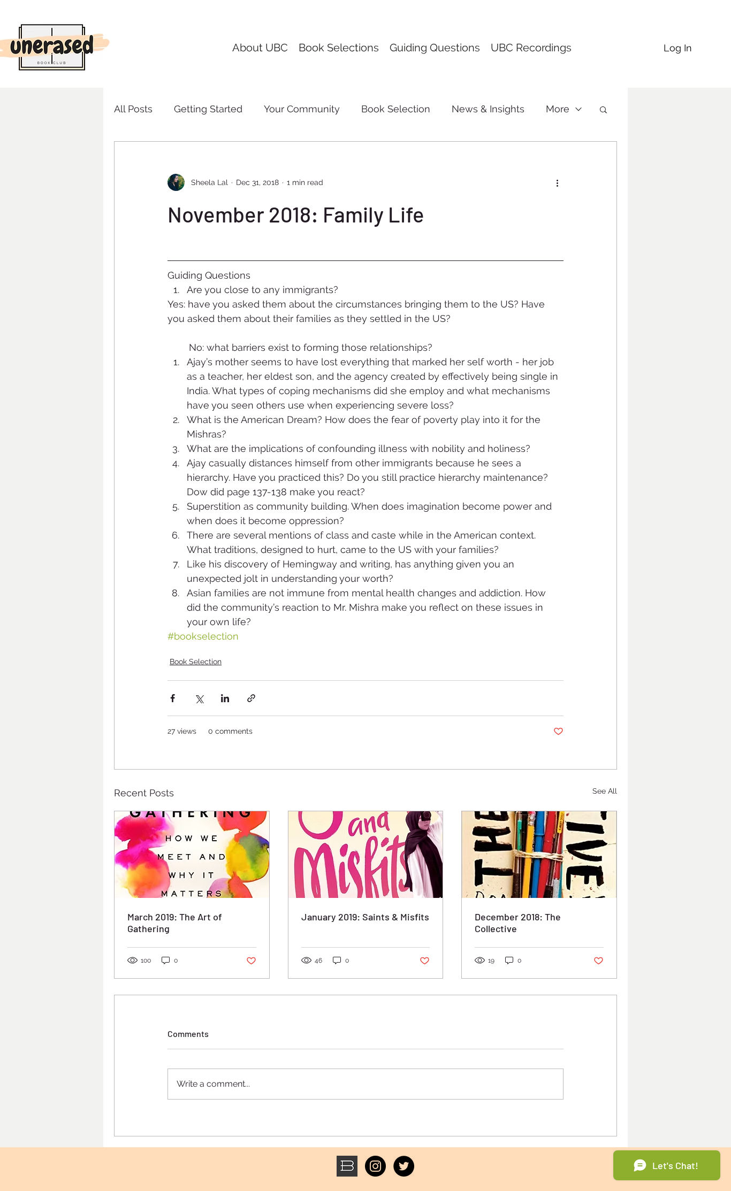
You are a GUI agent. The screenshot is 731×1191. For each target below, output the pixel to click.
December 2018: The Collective (518, 922)
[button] (603, 109)
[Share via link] (251, 698)
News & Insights (488, 108)
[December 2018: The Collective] (539, 854)
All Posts (133, 108)
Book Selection (395, 108)
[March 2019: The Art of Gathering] (192, 854)
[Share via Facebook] (172, 698)
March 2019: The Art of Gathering (174, 922)
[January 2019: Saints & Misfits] (365, 854)
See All (604, 791)
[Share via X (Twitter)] (199, 698)
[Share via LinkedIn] (225, 698)
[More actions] (557, 182)
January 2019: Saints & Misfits (365, 917)
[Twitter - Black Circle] (403, 1166)
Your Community (302, 108)
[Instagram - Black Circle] (375, 1166)
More (557, 108)
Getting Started (208, 108)
